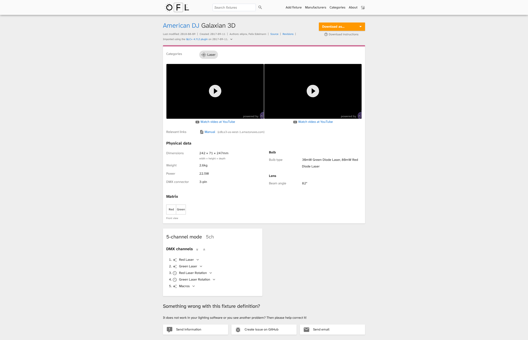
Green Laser (188, 266)
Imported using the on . (196, 39)
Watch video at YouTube (217, 122)
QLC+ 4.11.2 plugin (197, 39)
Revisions (288, 34)
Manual (234, 132)
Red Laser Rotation (193, 273)
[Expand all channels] (197, 249)
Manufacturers (315, 7)
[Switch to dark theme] (363, 7)
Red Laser (186, 259)
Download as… (333, 26)
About (353, 7)
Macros (184, 286)
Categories (337, 7)
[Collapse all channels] (204, 249)
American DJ (181, 25)
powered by (250, 116)
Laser (211, 54)
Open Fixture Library (177, 7)
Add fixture (294, 7)
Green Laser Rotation (194, 279)
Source (274, 34)
